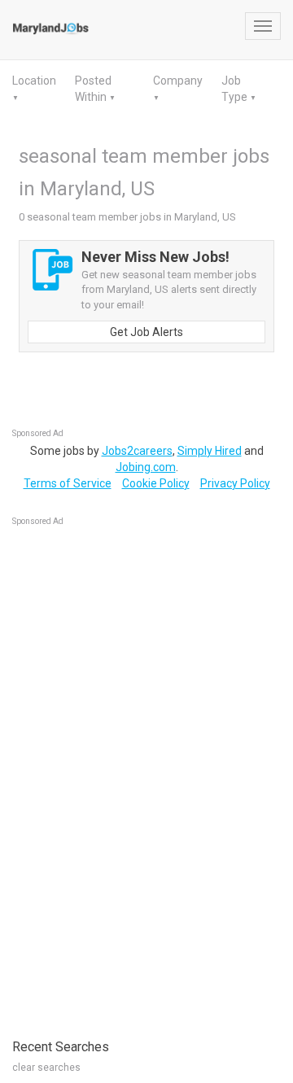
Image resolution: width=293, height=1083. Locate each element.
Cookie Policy (156, 483)
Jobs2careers (137, 450)
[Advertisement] (134, 774)
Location (34, 80)
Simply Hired (209, 450)
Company (178, 80)
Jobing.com (146, 467)
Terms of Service (68, 483)
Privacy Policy (235, 483)
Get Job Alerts (146, 331)
